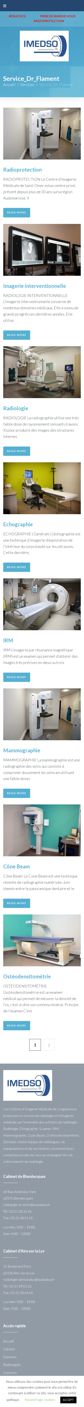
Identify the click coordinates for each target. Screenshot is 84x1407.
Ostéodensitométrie (27, 976)
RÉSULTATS (17, 16)
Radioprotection (22, 169)
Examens (10, 1357)
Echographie (18, 524)
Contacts (10, 1372)
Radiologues (12, 1364)
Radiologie (15, 408)
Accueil (9, 84)
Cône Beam (16, 866)
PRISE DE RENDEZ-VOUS (57, 16)
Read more (16, 212)
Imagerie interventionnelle (34, 286)
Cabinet (9, 1349)
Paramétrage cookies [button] (40, 1400)
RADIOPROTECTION (49, 21)
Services (27, 84)
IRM (8, 640)
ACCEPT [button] (68, 1400)
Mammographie (21, 750)
